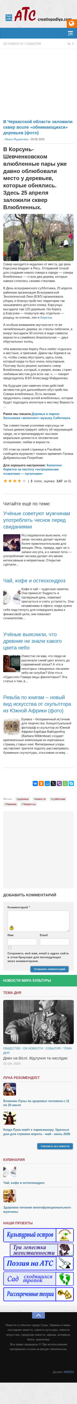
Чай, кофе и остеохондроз (34, 580)
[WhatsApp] (65, 783)
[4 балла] (19, 481)
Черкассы (29, 804)
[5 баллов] (24, 481)
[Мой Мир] (47, 783)
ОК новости (13, 43)
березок (45, 317)
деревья (23, 799)
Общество (12, 1048)
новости (40, 799)
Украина (11, 804)
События (33, 43)
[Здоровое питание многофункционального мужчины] (38, 1196)
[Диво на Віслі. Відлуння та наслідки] (38, 1022)
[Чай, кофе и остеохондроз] (38, 1172)
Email (44, 935)
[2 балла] (10, 481)
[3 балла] (15, 481)
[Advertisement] (38, 81)
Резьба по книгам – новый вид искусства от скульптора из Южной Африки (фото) (37, 703)
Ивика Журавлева (16, 139)
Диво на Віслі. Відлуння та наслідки (35, 1058)
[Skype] (71, 783)
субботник (58, 799)
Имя (10, 935)
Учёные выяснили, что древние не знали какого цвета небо (32, 641)
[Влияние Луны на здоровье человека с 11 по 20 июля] (38, 1090)
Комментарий (18, 907)
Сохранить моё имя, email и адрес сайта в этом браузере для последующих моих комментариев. (38, 957)
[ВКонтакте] (35, 783)
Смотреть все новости (55, 1146)
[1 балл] (5, 481)
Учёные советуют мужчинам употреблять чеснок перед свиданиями (36, 520)
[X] (53, 783)
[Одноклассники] (41, 783)
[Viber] (59, 783)
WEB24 (69, 1372)
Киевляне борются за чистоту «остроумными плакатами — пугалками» (32, 469)
